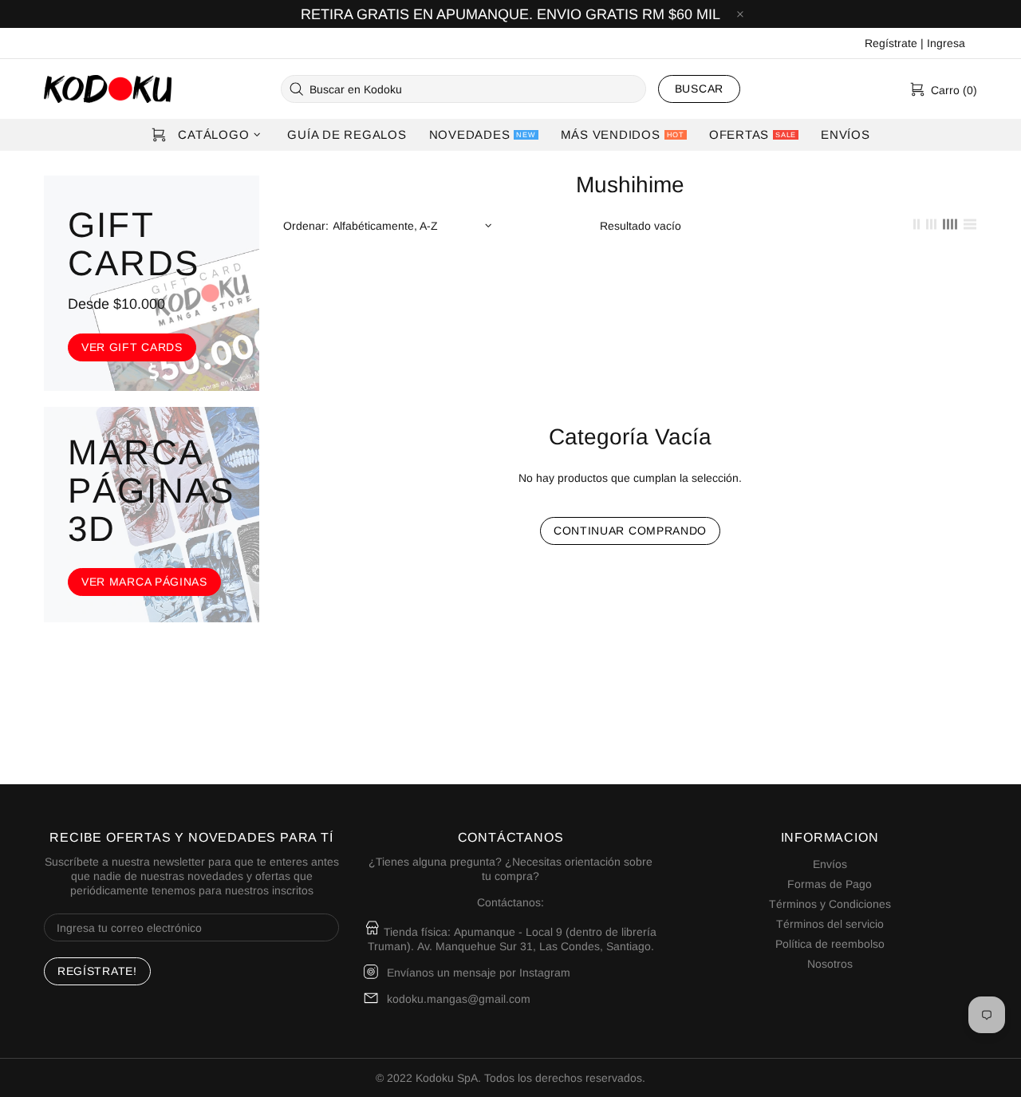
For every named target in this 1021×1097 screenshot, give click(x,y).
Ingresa (946, 43)
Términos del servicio (830, 923)
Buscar (699, 88)
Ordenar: (306, 225)
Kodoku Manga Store (107, 89)
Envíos (830, 864)
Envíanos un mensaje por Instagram (478, 972)
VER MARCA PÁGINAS (144, 581)
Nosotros (830, 963)
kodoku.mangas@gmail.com (458, 998)
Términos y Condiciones (830, 904)
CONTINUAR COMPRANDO (630, 530)
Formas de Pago (829, 884)
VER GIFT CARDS (132, 347)
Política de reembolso (830, 943)
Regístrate (891, 43)
